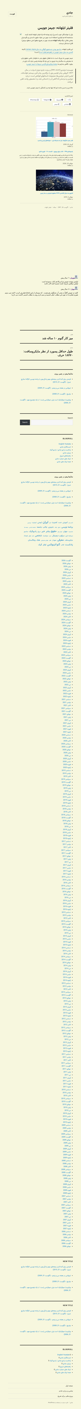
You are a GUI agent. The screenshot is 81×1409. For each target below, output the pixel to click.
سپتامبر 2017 (66, 850)
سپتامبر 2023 (66, 655)
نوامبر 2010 (67, 1092)
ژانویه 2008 (67, 1193)
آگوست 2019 (66, 782)
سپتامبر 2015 (66, 921)
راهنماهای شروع (65, 456)
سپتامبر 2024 (66, 619)
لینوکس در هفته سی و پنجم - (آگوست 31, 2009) (54, 388)
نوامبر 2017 (67, 844)
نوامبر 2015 (67, 915)
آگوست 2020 (66, 747)
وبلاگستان (32, 540)
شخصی (38, 535)
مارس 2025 (67, 605)
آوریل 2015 (67, 936)
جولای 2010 (67, 1104)
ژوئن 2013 (67, 1001)
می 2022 (68, 684)
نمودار (54, 540)
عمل (30, 536)
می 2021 (68, 720)
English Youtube (65, 444)
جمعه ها (26, 527)
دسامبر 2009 (66, 1125)
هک (38, 540)
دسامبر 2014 (66, 948)
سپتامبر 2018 (66, 815)
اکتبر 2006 (67, 1237)
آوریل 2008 (67, 1184)
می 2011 (68, 1075)
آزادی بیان (70, 523)
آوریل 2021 (67, 723)
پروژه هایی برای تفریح (65, 1396)
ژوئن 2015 (67, 930)
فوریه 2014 (67, 977)
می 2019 (68, 791)
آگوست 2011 (66, 1066)
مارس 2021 (67, 726)
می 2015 (68, 933)
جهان (65, 531)
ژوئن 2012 (67, 1036)
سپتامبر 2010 (66, 1098)
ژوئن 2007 (67, 1214)
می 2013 (68, 1004)
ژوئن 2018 (67, 823)
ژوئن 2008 (67, 1178)
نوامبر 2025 (67, 581)
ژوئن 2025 (67, 596)
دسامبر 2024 (66, 611)
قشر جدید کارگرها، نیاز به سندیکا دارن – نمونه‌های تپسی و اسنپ (55, 141)
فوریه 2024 (67, 640)
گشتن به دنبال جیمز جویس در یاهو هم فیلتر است (56, 52)
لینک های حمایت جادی (63, 459)
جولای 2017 (67, 856)
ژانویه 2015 (67, 945)
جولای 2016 (67, 891)
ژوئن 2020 (67, 752)
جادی (69, 13)
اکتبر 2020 (67, 741)
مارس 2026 (67, 575)
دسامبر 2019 (66, 770)
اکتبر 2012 (67, 1024)
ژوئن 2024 (67, 628)
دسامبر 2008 (66, 1160)
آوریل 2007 (67, 1220)
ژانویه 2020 (67, 767)
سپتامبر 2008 (66, 1169)
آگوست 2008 (66, 1172)
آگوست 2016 (66, 888)
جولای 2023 (67, 661)
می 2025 (68, 599)
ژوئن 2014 (67, 965)
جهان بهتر (60, 532)
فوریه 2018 (67, 835)
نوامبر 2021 (67, 702)
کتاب (62, 545)
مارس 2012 (67, 1045)
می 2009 (68, 1146)
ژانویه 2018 (67, 838)
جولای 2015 (67, 927)
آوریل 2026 (67, 572)
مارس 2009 (67, 1152)
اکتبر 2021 (67, 705)
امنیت (54, 522)
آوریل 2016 (67, 900)
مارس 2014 (67, 974)
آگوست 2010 (66, 1101)
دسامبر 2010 (66, 1089)
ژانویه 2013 (67, 1016)
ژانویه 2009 (67, 1157)
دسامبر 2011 (66, 1054)
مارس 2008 (67, 1187)
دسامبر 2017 (66, 841)
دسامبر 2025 (66, 578)
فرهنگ (26, 536)
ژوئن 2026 (67, 566)
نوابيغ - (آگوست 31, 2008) (61, 394)
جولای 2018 (67, 820)
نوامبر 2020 (67, 738)
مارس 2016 (67, 903)
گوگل (44, 544)
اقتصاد (60, 523)
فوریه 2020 (67, 764)
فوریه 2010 (67, 1119)
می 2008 (68, 1181)
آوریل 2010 (67, 1113)
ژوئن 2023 (67, 664)
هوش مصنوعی (44, 540)
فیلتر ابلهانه (48, 207)
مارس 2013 (67, 1010)
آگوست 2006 (66, 1243)
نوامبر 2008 (67, 1163)
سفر (50, 536)
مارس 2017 (67, 868)
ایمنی (39, 522)
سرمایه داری (69, 536)
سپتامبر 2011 (66, 1063)
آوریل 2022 (67, 687)
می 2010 (68, 1110)
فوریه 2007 (67, 1225)
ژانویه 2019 (67, 803)
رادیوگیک (33, 531)
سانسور (26, 531)
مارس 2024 (67, 637)
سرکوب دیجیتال (58, 535)
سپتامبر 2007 (66, 1205)
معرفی (60, 540)
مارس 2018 (67, 832)
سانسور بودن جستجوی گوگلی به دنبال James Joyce (44, 49)
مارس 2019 (67, 797)
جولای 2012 (67, 1033)
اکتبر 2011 (67, 1060)
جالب (45, 527)
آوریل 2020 (67, 758)
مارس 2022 (67, 690)
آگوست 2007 (66, 1208)
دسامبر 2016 (66, 877)
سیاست (45, 535)
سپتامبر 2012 (66, 1027)
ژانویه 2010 (67, 1122)
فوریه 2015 (67, 942)
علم (33, 536)
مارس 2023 (67, 673)
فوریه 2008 (67, 1190)
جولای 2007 (67, 1211)
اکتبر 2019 (67, 776)
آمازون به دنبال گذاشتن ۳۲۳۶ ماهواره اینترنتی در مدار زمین (56, 193)
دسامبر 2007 (66, 1196)
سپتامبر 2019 (66, 779)
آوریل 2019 (67, 794)
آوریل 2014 (67, 971)
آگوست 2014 (66, 959)
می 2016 (68, 897)
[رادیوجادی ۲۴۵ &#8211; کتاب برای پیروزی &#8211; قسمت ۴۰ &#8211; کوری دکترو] (45, 159)
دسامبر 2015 (66, 912)
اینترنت (34, 522)
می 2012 (68, 1039)
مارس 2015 (67, 939)
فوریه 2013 (67, 1013)
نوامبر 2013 (67, 986)
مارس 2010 (67, 1116)
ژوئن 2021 (67, 717)
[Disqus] (40, 243)
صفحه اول (69, 1386)
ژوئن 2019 (67, 788)
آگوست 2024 (66, 622)
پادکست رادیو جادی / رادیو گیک (60, 450)
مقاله (54, 207)
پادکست (69, 545)
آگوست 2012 (66, 1030)
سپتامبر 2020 (66, 744)
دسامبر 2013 (66, 983)
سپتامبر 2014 (66, 956)
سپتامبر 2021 (66, 708)
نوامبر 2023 (67, 649)
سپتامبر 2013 (66, 992)
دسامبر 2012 (66, 1019)
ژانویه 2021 (67, 732)
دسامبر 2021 (66, 699)
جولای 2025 (67, 593)
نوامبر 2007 (67, 1199)
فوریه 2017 (67, 871)
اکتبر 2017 (67, 847)
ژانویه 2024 (67, 643)
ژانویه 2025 (67, 608)
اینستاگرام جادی (65, 447)
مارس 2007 (67, 1222)
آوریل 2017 (67, 865)
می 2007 (68, 1217)
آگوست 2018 (66, 818)
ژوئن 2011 (67, 1072)
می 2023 (68, 667)
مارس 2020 (67, 761)
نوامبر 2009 (67, 1128)
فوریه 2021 (67, 729)
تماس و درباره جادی (66, 1391)
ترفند (56, 527)
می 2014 (68, 968)
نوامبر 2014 (67, 951)
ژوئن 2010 (67, 1107)
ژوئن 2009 (67, 1143)
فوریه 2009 (67, 1155)
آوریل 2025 (67, 602)
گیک (40, 544)
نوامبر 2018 (67, 809)
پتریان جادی (67, 453)
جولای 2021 (67, 714)
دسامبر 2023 (66, 646)
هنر (50, 540)
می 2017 (68, 862)
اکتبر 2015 (67, 918)
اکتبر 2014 (67, 953)
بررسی (29, 523)
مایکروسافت (69, 540)
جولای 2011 (67, 1069)
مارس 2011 (67, 1081)
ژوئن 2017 (67, 859)
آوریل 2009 (67, 1149)
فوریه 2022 (67, 693)
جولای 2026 (67, 563)
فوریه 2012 (67, 1048)
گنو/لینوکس (53, 545)
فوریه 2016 (67, 906)
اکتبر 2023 (67, 652)
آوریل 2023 (67, 670)
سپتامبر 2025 (66, 587)
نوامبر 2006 (67, 1234)
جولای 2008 (67, 1175)
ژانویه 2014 (67, 980)
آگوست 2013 (66, 995)
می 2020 (68, 755)
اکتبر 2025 (67, 584)
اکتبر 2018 (67, 812)
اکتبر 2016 (67, 883)
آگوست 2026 (66, 560)
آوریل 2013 (67, 1007)
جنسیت (70, 532)
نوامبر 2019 (67, 773)
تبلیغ (59, 527)
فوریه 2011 (67, 1084)
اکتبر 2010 (67, 1095)
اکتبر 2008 (67, 1166)
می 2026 (68, 569)
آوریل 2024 (67, 634)
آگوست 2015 (66, 924)
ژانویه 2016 (67, 909)
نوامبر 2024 (67, 614)
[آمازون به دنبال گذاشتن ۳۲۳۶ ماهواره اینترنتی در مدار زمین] (45, 180)
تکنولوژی (51, 527)
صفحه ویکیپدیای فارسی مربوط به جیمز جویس (42, 64)
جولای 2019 (67, 785)
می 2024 (68, 631)
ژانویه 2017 (67, 874)
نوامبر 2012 (67, 1021)
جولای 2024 (67, 625)
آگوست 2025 (66, 590)
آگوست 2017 (66, 853)
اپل (50, 523)
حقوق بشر (51, 531)
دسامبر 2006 (66, 1231)
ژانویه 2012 (67, 1051)
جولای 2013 (67, 998)
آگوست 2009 (66, 1137)
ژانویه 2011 (67, 1087)
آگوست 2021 (66, 711)
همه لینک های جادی (64, 462)
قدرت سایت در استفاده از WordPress (58, 1403)
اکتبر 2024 (67, 617)
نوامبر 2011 (67, 1057)
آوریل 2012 (67, 1042)
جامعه (39, 527)
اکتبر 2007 (67, 1202)
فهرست (12, 14)
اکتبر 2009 (67, 1131)
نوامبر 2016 (67, 880)
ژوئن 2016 (67, 894)
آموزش (65, 522)
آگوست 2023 (66, 658)
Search (70, 418)
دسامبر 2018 (66, 806)
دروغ (39, 531)
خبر (43, 531)
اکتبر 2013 (67, 989)
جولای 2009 (67, 1140)
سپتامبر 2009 (66, 1134)
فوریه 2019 (67, 800)
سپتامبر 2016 (66, 886)
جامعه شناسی (32, 527)
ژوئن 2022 (67, 682)
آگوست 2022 (66, 676)
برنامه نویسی (67, 527)
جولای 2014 (67, 962)
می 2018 (68, 826)
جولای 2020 (67, 750)
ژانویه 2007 (67, 1228)
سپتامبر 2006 (66, 1240)
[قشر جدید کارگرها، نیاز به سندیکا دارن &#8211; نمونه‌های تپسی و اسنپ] (45, 127)
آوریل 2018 (67, 829)
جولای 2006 (67, 1246)
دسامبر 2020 (66, 735)
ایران (45, 522)
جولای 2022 (67, 679)
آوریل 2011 (67, 1078)
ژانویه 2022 (67, 696)
